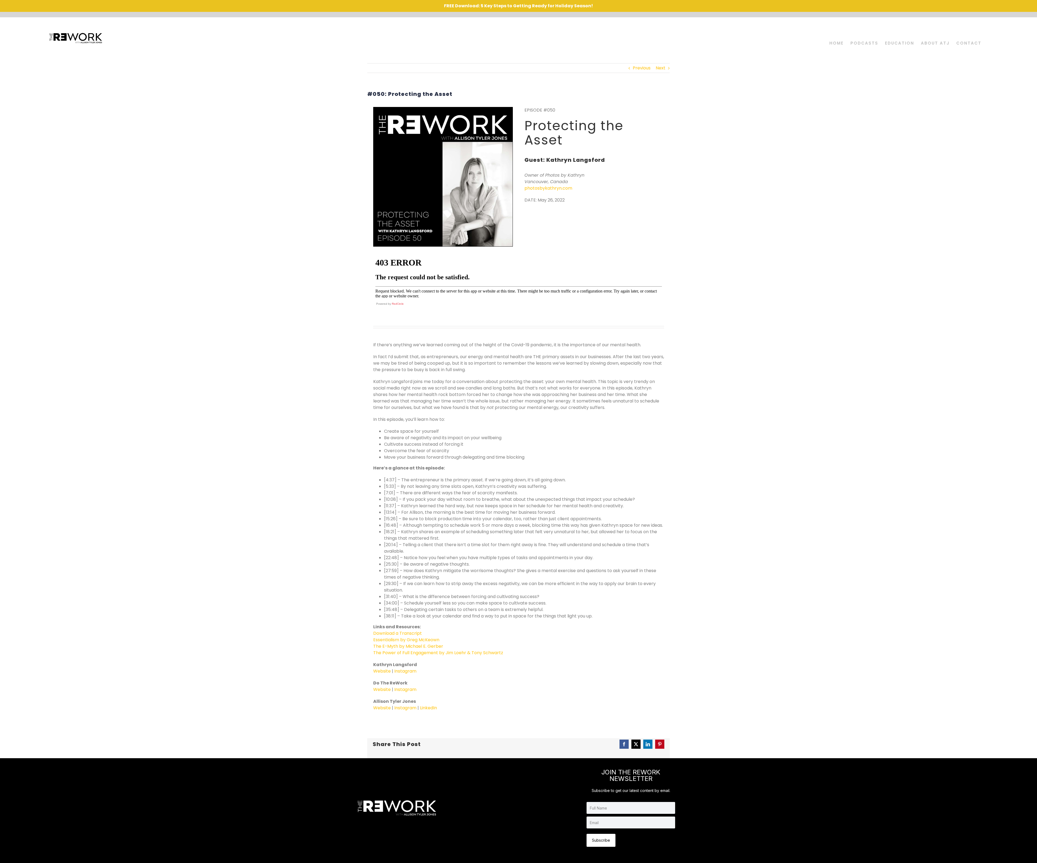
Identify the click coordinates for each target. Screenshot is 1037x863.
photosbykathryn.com (548, 188)
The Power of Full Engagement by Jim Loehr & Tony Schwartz (438, 653)
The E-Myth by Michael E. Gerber (408, 646)
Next (660, 68)
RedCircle (398, 303)
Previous (642, 68)
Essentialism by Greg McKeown (406, 640)
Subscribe (601, 840)
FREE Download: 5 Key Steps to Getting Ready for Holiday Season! (518, 6)
